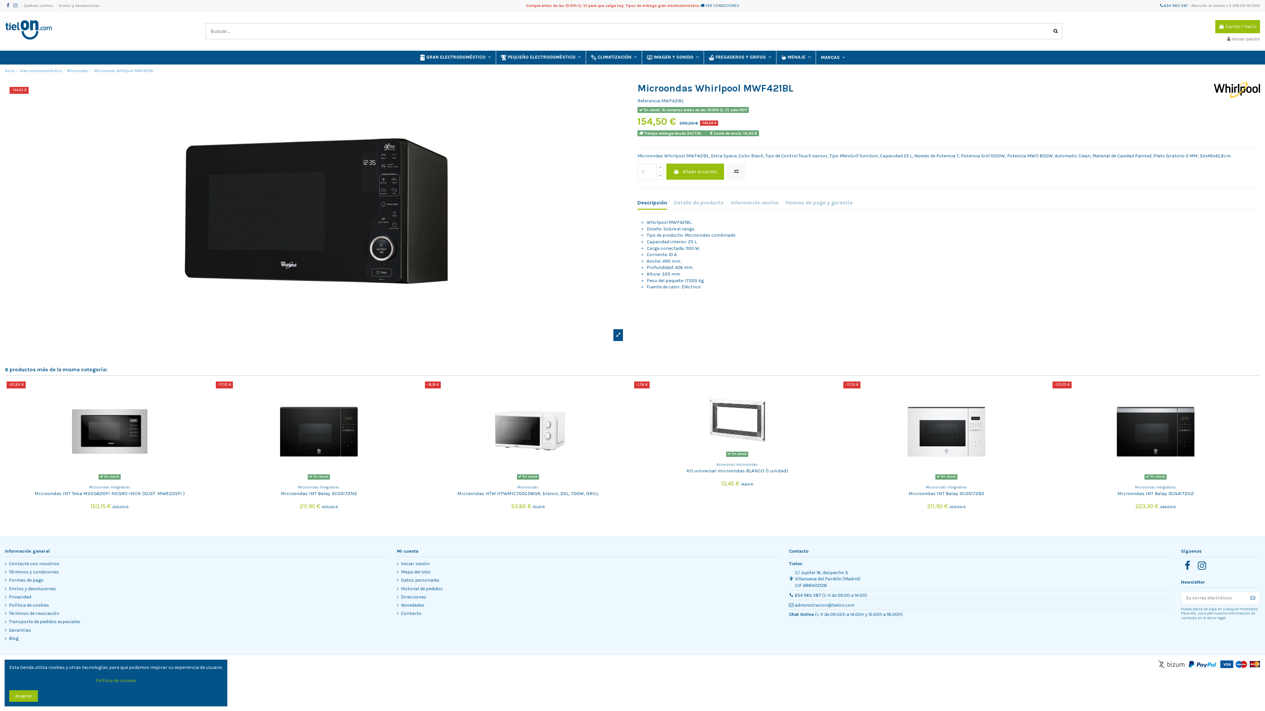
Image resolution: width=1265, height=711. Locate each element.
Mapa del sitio (416, 572)
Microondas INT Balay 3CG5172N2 (319, 493)
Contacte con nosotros (34, 563)
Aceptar (23, 696)
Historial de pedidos (422, 589)
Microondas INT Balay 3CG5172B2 (946, 493)
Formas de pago (26, 580)
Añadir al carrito (700, 171)
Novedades (412, 605)
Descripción (652, 202)
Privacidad (20, 597)
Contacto (411, 613)
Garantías (20, 630)
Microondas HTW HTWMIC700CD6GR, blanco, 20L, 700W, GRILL (528, 493)
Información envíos (755, 202)
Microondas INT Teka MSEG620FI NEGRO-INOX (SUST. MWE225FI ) (110, 493)
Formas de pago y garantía (819, 202)
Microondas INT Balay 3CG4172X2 (1155, 493)
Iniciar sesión (415, 563)
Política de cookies (29, 605)
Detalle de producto (699, 202)
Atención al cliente (1208, 5)
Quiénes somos (39, 5)
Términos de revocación (34, 613)
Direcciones (413, 597)
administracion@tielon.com (825, 605)
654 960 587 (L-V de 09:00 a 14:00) (831, 595)
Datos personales (420, 580)
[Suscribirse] (1253, 598)
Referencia (648, 101)
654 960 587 (1175, 5)
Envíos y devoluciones (79, 5)
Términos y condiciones (34, 572)
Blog (13, 638)
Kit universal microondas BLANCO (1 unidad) (737, 471)
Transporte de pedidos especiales (44, 621)
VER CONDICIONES (722, 5)
